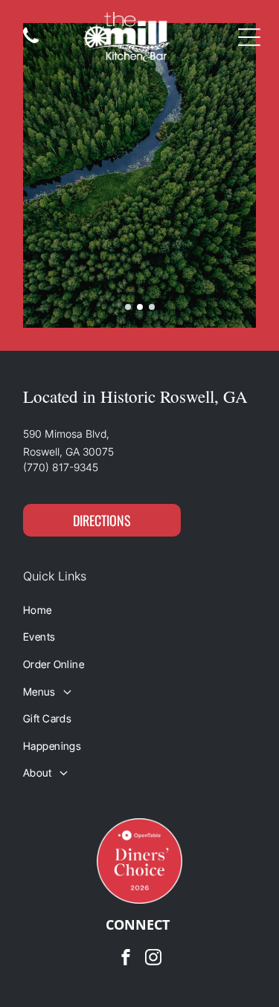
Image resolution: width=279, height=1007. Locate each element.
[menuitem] (139, 610)
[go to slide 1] (128, 307)
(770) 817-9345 (60, 467)
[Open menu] (249, 37)
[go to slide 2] (140, 307)
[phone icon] (31, 43)
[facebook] (126, 959)
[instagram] (153, 959)
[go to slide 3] (152, 307)
